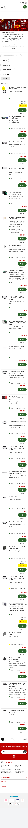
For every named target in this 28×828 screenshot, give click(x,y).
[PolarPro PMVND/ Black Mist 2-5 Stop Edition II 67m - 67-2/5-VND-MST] (4, 472)
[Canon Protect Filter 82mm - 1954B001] (4, 347)
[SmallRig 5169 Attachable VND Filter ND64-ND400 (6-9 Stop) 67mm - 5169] (4, 322)
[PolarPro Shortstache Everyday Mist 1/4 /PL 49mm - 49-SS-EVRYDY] (4, 246)
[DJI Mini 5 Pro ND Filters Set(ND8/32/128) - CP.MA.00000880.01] (4, 659)
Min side (4, 782)
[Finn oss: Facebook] (14, 756)
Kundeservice (5, 777)
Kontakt (3, 786)
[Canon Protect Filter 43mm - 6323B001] (4, 523)
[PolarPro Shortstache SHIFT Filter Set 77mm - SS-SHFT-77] (4, 548)
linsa (19, 50)
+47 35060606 (18, 769)
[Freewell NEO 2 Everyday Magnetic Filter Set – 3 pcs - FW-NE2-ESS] (4, 271)
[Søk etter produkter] (25, 7)
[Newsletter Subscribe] (25, 751)
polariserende (21, 40)
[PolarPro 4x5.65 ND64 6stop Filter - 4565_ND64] (4, 634)
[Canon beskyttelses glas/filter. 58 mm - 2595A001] (4, 422)
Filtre (3, 34)
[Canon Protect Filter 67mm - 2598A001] (4, 372)
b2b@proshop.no (19, 772)
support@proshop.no (20, 771)
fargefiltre (6, 41)
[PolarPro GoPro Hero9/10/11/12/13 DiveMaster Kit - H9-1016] (4, 397)
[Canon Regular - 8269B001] (4, 498)
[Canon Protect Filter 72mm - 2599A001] (4, 143)
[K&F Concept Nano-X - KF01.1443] (4, 193)
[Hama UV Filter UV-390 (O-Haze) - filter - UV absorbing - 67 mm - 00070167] (4, 168)
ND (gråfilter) (12, 40)
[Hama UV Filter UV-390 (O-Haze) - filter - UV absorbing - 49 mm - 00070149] (4, 297)
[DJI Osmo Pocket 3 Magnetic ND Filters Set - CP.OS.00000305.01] (4, 218)
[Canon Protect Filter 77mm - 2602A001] (4, 711)
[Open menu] (2, 7)
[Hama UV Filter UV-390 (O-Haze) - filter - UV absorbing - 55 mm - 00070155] (4, 577)
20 (25, 739)
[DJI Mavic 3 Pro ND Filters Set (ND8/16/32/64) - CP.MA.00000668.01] (4, 92)
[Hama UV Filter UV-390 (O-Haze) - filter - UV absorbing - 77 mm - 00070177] (4, 447)
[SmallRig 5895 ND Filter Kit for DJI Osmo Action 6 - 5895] (4, 118)
